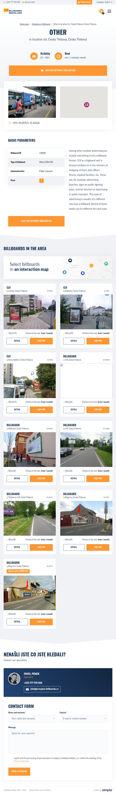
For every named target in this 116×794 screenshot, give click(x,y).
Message (12, 727)
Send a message (19, 771)
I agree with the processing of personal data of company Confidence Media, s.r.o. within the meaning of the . (57, 760)
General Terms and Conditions (40, 790)
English (107, 2)
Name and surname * (17, 713)
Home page (24, 24)
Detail (17, 341)
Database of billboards (41, 24)
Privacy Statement (21, 761)
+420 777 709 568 (33, 683)
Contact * (63, 713)
